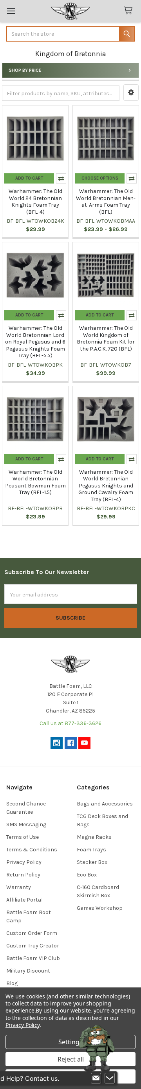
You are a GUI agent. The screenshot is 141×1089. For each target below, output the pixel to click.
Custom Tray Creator (32, 945)
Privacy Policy (24, 862)
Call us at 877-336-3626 (70, 723)
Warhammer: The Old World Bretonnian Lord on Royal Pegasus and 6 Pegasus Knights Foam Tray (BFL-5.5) (35, 342)
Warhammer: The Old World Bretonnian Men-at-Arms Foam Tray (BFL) (106, 201)
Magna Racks (94, 837)
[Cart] (129, 10)
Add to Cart (29, 178)
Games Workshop (100, 908)
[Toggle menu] (11, 11)
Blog (12, 983)
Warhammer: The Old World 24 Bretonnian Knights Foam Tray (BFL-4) (35, 201)
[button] (131, 92)
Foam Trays (91, 849)
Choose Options (99, 178)
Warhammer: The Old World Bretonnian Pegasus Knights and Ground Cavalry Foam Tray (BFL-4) (105, 486)
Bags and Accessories (105, 803)
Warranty (18, 887)
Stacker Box (92, 862)
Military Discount (28, 970)
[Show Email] (96, 1078)
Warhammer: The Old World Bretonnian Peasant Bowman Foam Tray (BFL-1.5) (35, 482)
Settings (70, 1042)
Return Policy (23, 874)
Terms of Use (22, 837)
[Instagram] (57, 743)
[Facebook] (71, 743)
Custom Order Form (31, 933)
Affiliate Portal (24, 899)
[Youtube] (84, 743)
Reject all (71, 1059)
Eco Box (87, 874)
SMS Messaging (26, 824)
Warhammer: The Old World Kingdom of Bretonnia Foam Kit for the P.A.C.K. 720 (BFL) (106, 338)
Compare (61, 178)
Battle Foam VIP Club (33, 958)
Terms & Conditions (31, 849)
